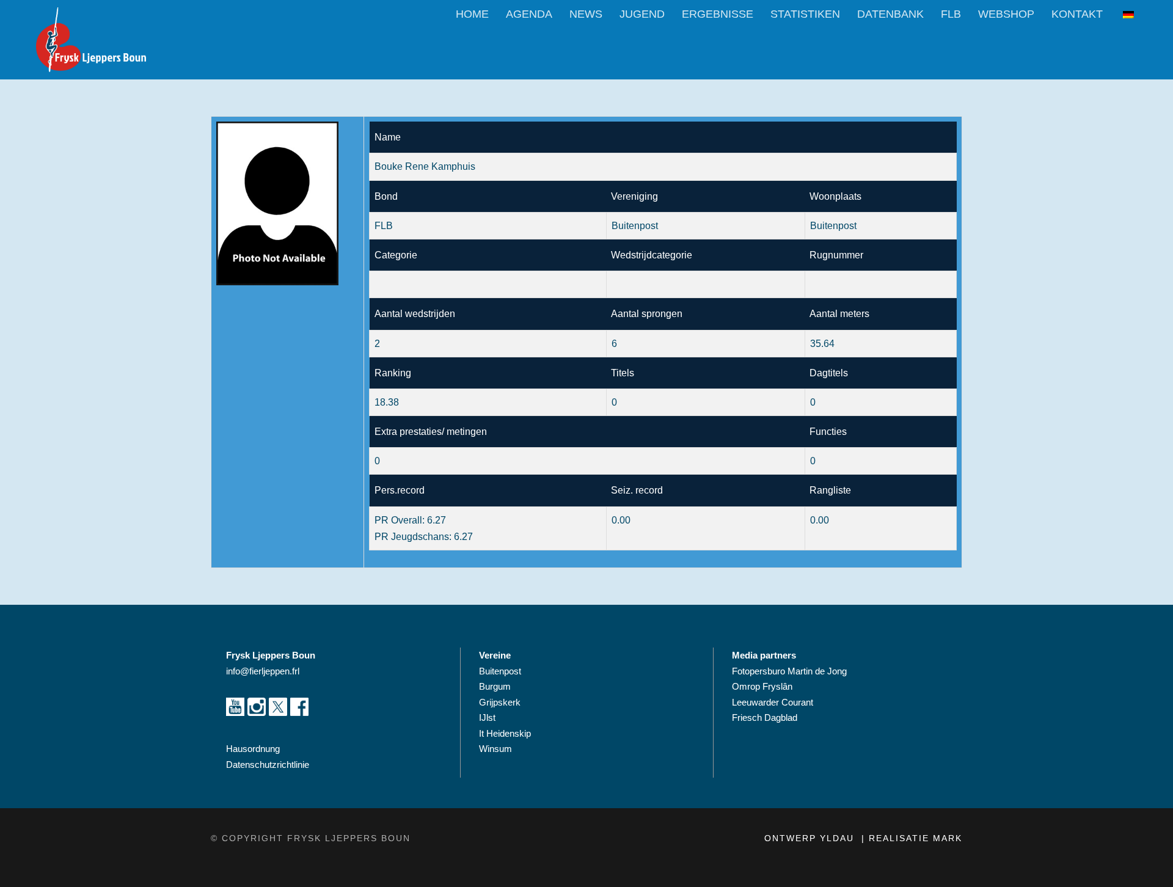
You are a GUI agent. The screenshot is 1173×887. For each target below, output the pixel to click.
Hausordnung (253, 748)
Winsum (495, 748)
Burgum (495, 686)
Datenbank (890, 14)
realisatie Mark (915, 838)
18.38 (387, 402)
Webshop (1006, 14)
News (585, 14)
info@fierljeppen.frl (262, 671)
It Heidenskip (505, 733)
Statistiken (805, 14)
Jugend (642, 14)
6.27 (436, 520)
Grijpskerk (500, 702)
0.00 (819, 520)
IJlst (487, 717)
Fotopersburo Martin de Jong (789, 671)
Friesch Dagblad (766, 717)
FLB (951, 14)
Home (472, 14)
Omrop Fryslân (763, 686)
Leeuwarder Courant (774, 702)
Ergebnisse (717, 14)
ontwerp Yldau (811, 838)
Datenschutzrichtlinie (267, 764)
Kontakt (1077, 14)
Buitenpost (500, 671)
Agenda (529, 14)
